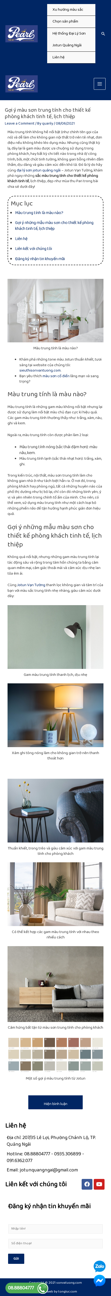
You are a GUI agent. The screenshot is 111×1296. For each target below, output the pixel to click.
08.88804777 (21, 1288)
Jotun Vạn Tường (31, 585)
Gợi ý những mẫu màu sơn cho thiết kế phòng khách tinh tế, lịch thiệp (54, 225)
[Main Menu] (100, 84)
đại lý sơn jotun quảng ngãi (39, 170)
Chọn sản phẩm (65, 21)
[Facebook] (87, 1184)
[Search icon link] (103, 33)
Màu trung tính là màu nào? (39, 212)
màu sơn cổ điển (56, 376)
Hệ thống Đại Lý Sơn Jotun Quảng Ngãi (69, 39)
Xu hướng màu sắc (68, 9)
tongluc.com (67, 1291)
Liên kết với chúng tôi (33, 248)
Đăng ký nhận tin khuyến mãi (40, 259)
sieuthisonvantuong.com (40, 370)
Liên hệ (59, 57)
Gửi (16, 1258)
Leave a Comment (19, 123)
